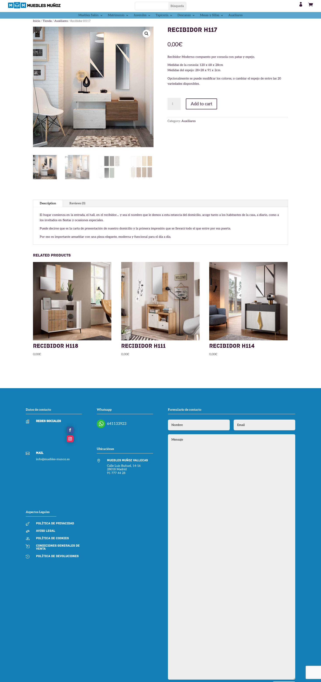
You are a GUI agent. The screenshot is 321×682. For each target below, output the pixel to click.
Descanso (184, 15)
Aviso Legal (45, 531)
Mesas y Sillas (209, 15)
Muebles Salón (88, 15)
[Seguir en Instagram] (70, 438)
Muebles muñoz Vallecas (127, 460)
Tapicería (162, 15)
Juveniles (140, 15)
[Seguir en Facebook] (70, 430)
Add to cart (201, 104)
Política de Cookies (52, 538)
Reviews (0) (77, 203)
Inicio (36, 21)
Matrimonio (116, 15)
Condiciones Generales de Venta (58, 547)
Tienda (47, 21)
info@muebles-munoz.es (53, 459)
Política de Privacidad (55, 523)
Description (48, 203)
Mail (39, 453)
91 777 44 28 (116, 473)
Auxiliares (235, 15)
